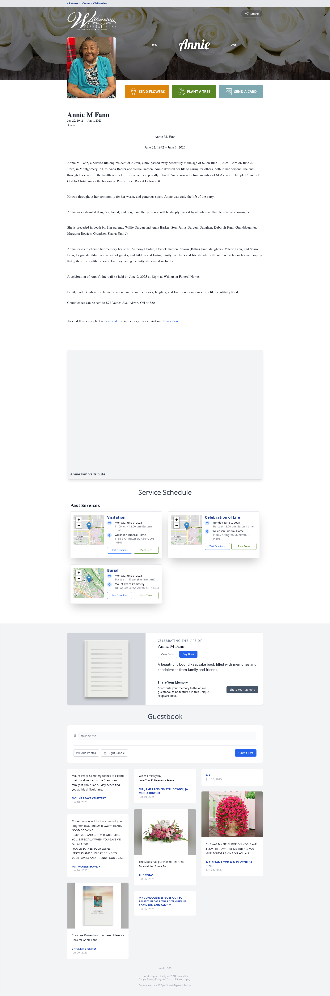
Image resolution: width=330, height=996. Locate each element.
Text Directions (120, 550)
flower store (171, 321)
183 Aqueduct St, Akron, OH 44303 (137, 588)
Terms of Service (175, 979)
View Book (167, 654)
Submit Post (245, 753)
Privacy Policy (154, 979)
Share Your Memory (242, 689)
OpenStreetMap (169, 985)
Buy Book (188, 654)
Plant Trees (146, 550)
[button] (89, 526)
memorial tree (113, 321)
